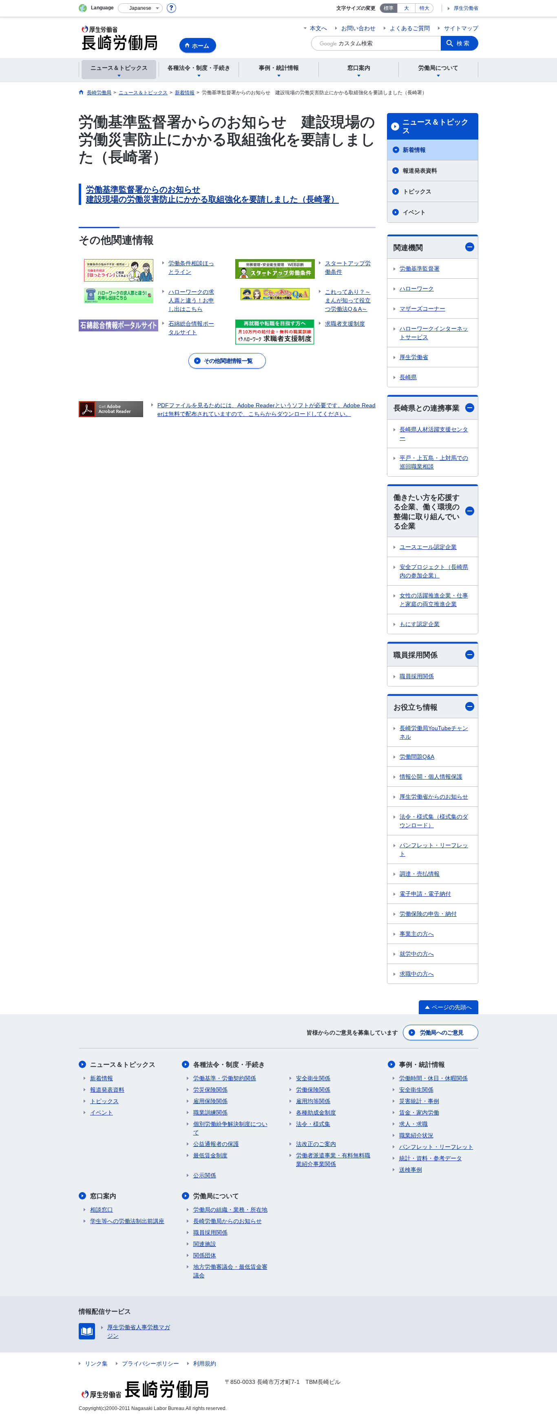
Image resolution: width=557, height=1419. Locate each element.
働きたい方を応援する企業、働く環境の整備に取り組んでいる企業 (426, 511)
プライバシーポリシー (150, 1363)
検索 (464, 43)
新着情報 (414, 150)
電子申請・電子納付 (425, 893)
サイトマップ (461, 28)
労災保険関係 (210, 1089)
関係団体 (204, 1255)
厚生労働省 (466, 8)
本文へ (318, 28)
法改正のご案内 (316, 1144)
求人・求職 (413, 1124)
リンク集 (96, 1363)
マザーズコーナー (422, 308)
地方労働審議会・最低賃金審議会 (230, 1271)
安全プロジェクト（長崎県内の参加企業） (434, 571)
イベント (414, 212)
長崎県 (408, 377)
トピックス (417, 191)
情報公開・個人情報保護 (431, 776)
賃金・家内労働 (419, 1112)
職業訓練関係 (210, 1112)
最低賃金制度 (210, 1155)
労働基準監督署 (420, 268)
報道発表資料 (420, 170)
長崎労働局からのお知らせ (227, 1221)
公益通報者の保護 (216, 1144)
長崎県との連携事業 (426, 408)
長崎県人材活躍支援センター (434, 433)
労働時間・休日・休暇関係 (433, 1078)
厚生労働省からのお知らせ (434, 796)
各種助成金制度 (316, 1112)
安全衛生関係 (313, 1078)
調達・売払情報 (420, 873)
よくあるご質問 (410, 28)
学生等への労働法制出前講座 (127, 1221)
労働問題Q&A (417, 756)
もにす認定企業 (420, 624)
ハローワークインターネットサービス (434, 332)
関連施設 (204, 1244)
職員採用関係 (415, 655)
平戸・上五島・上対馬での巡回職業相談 (434, 462)
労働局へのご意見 (441, 1032)
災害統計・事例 (419, 1101)
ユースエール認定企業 (428, 547)
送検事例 (410, 1169)
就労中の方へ (417, 953)
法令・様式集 (313, 1124)
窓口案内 (103, 1195)
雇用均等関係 (313, 1101)
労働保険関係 (313, 1089)
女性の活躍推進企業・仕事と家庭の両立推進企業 (434, 599)
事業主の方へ (417, 933)
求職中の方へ (417, 973)
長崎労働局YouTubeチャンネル (434, 732)
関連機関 (408, 248)
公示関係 (204, 1175)
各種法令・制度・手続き (229, 1064)
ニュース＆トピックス (435, 126)
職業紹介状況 (416, 1135)
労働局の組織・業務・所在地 (230, 1209)
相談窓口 (101, 1209)
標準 (388, 8)
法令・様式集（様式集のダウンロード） (434, 820)
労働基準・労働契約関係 (224, 1078)
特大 (424, 8)
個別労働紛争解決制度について (230, 1128)
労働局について (216, 1195)
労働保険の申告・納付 (428, 913)
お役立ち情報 (415, 707)
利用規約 (204, 1363)
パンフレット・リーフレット (434, 849)
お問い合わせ (358, 28)
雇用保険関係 (210, 1101)
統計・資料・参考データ (430, 1158)
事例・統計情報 (422, 1064)
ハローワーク (417, 288)
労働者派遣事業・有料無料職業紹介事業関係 (333, 1159)
